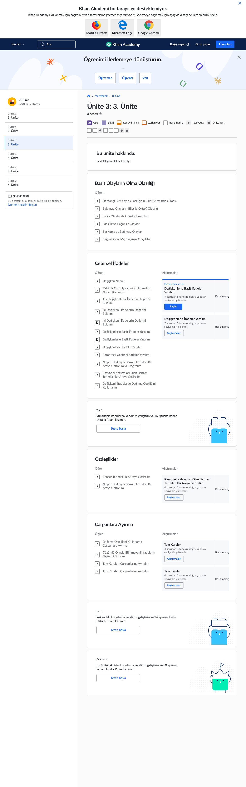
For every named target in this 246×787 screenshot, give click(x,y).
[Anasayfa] (88, 96)
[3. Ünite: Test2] (121, 130)
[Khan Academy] (123, 44)
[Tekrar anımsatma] (240, 3)
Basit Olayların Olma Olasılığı (125, 183)
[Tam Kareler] (111, 130)
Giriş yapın (202, 44)
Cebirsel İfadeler (112, 263)
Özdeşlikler (106, 459)
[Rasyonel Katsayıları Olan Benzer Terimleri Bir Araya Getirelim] (105, 130)
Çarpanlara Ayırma (114, 524)
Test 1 (99, 410)
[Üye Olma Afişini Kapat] (239, 57)
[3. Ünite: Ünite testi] (127, 130)
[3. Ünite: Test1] (100, 130)
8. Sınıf (116, 96)
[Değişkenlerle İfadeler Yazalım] (94, 130)
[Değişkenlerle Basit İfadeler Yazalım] (89, 130)
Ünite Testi (101, 659)
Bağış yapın (177, 44)
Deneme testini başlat (22, 204)
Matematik (101, 96)
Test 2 (99, 611)
